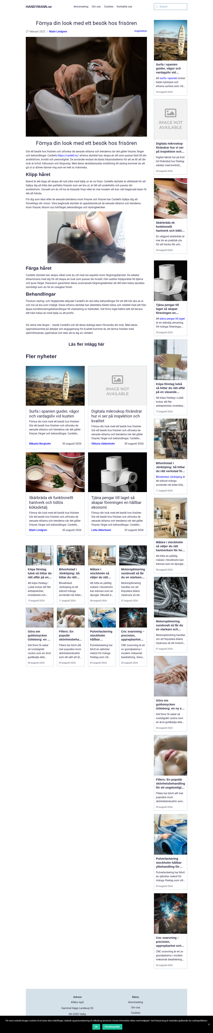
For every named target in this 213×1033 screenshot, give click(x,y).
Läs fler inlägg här (86, 344)
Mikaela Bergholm (40, 443)
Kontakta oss (124, 6)
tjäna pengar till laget (172, 318)
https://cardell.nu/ (68, 155)
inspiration (140, 31)
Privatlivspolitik (112, 1027)
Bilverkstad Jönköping (169, 476)
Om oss (96, 6)
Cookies (108, 6)
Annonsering (81, 6)
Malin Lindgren (58, 31)
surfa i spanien (168, 78)
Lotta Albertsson (101, 530)
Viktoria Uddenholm (103, 443)
